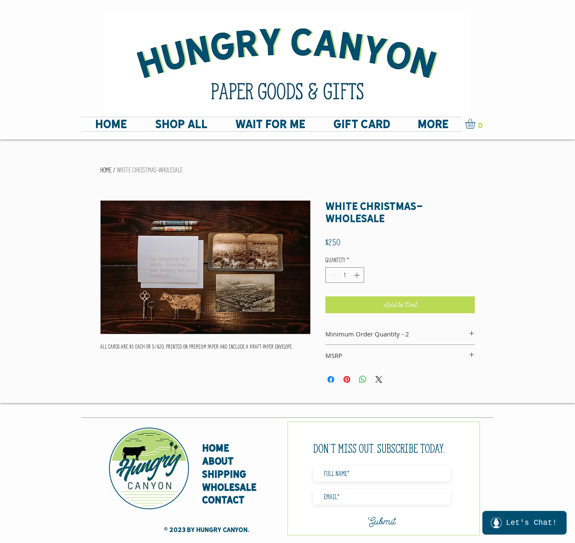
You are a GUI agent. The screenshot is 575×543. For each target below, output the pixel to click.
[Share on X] (379, 379)
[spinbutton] (344, 275)
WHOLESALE (229, 487)
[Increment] (357, 275)
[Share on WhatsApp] (363, 379)
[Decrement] (332, 275)
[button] (476, 123)
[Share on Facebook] (331, 379)
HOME (215, 448)
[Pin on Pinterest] (347, 379)
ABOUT (218, 461)
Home (106, 169)
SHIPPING (224, 474)
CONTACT (223, 500)
